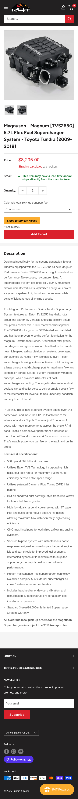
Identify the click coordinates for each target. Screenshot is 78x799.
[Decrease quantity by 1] (23, 191)
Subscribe (16, 714)
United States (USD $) (18, 732)
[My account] (63, 7)
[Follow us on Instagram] (13, 751)
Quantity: (10, 190)
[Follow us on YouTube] (20, 751)
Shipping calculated (30, 166)
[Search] (69, 19)
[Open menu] (6, 7)
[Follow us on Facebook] (6, 751)
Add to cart (39, 234)
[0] (71, 7)
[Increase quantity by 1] (43, 191)
